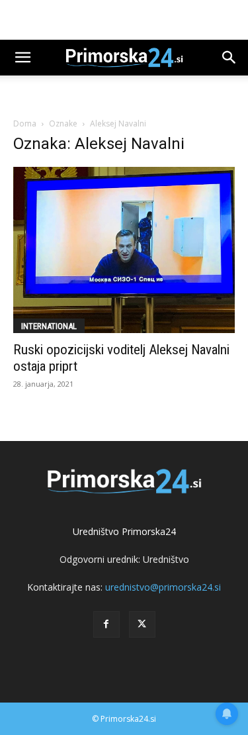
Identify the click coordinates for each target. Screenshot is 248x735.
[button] (22, 57)
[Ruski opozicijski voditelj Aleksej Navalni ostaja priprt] (124, 250)
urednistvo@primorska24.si (163, 587)
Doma (24, 123)
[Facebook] (106, 624)
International (49, 326)
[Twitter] (142, 624)
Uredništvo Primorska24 (124, 531)
